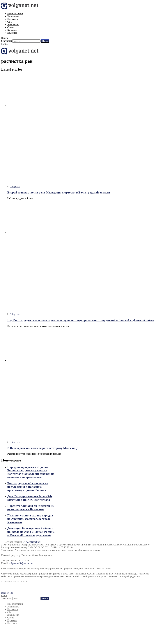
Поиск (45, 41)
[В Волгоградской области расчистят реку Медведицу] (81, 384)
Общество (15, 186)
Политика (12, 19)
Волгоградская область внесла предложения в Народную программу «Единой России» (27, 487)
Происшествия (15, 13)
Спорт (10, 27)
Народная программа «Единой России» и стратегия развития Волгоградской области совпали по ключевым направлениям (30, 472)
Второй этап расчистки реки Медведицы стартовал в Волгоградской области (58, 192)
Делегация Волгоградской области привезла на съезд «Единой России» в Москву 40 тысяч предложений (31, 532)
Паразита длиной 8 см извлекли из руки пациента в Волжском (30, 507)
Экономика (13, 16)
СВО (9, 21)
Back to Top (7, 592)
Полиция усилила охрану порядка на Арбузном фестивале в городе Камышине (30, 519)
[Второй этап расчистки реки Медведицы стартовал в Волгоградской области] (81, 129)
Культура (12, 30)
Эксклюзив (13, 24)
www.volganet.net (31, 542)
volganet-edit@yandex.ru (21, 563)
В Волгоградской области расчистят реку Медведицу (42, 448)
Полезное (12, 32)
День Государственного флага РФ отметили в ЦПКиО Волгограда (29, 498)
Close (4, 595)
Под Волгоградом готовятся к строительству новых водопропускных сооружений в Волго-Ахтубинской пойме (80, 320)
